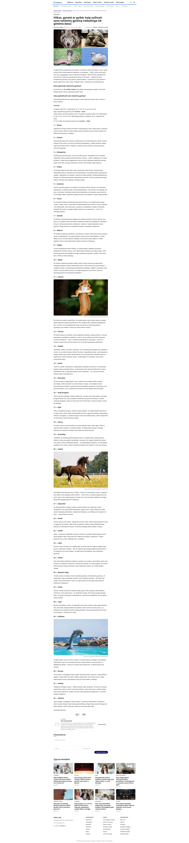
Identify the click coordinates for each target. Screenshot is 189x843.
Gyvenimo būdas (77, 6)
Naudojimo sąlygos (125, 826)
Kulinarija (88, 826)
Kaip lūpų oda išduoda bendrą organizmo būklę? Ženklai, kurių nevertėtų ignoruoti (62, 806)
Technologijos (120, 2)
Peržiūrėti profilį (102, 724)
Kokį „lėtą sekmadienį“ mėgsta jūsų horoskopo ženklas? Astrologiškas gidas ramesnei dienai (104, 806)
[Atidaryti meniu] (134, 2)
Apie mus (122, 819)
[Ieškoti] (130, 2)
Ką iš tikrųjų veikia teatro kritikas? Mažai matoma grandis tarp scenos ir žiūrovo (82, 780)
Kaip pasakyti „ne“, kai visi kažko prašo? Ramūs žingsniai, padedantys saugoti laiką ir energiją (83, 806)
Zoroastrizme (64, 75)
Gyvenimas (78, 2)
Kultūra (76, 775)
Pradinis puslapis (57, 10)
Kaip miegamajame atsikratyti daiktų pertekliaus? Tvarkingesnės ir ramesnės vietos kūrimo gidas (125, 781)
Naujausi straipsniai (67, 10)
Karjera (117, 6)
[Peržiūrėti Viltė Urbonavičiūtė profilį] (57, 724)
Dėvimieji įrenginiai (99, 6)
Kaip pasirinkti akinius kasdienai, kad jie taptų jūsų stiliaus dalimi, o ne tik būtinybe (104, 780)
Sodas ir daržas (97, 2)
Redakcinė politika (125, 831)
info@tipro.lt (62, 825)
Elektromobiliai (110, 6)
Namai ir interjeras (121, 775)
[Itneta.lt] (58, 2)
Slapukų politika (124, 834)
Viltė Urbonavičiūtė (58, 27)
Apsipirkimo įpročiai (88, 6)
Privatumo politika (125, 829)
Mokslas (88, 834)
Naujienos (70, 2)
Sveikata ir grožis (109, 2)
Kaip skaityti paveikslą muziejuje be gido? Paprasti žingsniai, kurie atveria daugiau (125, 806)
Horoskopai (87, 2)
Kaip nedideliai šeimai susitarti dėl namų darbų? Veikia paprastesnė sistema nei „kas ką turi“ (63, 780)
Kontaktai (122, 824)
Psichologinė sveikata (66, 6)
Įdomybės (88, 824)
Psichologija (124, 6)
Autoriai (122, 822)
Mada (96, 775)
